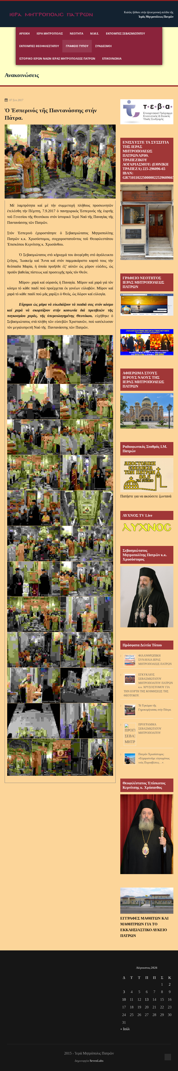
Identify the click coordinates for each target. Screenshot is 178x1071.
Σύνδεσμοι (103, 46)
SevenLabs (96, 1060)
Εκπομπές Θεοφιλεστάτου (39, 46)
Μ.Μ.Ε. (94, 33)
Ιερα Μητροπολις (50, 33)
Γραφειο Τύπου (77, 46)
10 (124, 999)
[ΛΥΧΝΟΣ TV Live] (146, 531)
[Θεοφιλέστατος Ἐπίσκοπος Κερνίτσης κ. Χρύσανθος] (146, 873)
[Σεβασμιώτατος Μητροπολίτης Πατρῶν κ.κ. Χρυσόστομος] (146, 626)
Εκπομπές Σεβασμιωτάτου (125, 33)
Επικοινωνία (111, 59)
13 (147, 999)
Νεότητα (76, 33)
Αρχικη (24, 33)
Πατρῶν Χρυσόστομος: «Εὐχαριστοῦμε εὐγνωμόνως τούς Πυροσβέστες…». (154, 758)
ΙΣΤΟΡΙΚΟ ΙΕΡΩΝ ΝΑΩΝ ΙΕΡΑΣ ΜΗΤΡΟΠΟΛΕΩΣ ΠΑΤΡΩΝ (57, 59)
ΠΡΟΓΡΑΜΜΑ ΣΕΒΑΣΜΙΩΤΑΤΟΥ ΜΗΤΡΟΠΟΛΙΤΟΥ (150, 728)
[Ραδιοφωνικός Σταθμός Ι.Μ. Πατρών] (146, 475)
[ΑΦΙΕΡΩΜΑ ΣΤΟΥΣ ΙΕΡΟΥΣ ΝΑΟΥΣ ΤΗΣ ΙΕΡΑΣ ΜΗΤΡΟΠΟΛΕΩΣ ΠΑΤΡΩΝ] (146, 427)
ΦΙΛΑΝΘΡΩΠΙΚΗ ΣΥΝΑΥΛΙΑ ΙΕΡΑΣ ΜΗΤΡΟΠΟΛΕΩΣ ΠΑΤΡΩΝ (155, 660)
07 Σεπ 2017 (16, 100)
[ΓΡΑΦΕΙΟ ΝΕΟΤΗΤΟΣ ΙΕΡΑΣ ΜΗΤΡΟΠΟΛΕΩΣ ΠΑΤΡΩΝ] (146, 314)
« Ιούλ (125, 1029)
